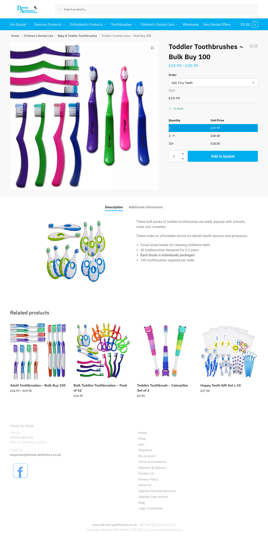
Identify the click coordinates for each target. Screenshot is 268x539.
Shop (142, 438)
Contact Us (146, 473)
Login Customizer (150, 508)
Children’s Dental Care (38, 36)
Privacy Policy (148, 479)
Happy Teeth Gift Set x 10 (220, 385)
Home (15, 36)
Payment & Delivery (152, 468)
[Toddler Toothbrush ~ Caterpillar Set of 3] (165, 350)
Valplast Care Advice (153, 497)
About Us (144, 485)
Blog (141, 503)
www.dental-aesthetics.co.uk (115, 525)
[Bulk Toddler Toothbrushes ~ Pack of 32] (251, 46)
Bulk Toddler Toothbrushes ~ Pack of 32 (100, 387)
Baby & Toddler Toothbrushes (77, 36)
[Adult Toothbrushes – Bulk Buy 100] (38, 350)
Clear (172, 90)
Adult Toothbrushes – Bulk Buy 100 (38, 385)
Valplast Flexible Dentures (157, 491)
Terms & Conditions (152, 462)
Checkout (145, 450)
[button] (249, 24)
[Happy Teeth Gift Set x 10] (256, 46)
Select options (38, 400)
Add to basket (223, 156)
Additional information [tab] (146, 207)
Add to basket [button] (165, 405)
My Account (146, 456)
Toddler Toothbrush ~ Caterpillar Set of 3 (162, 387)
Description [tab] (114, 207)
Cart (141, 444)
